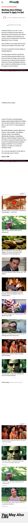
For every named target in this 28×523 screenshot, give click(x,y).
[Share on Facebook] (9, 21)
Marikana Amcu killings (16, 382)
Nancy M (11, 17)
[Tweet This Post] (12, 21)
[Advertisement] (14, 85)
